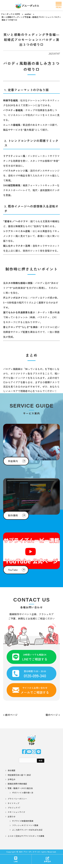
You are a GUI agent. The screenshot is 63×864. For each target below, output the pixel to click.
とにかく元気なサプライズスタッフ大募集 (26, 836)
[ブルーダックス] (27, 5)
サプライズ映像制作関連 (22, 821)
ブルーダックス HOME (10, 14)
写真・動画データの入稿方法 (20, 788)
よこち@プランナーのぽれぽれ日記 (27, 830)
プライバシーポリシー (17, 798)
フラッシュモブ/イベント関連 (25, 825)
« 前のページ (10, 715)
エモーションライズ (16, 812)
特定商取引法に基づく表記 (19, 775)
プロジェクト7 (14, 807)
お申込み (11, 779)
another (28, 14)
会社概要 (11, 770)
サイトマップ (13, 803)
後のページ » (53, 715)
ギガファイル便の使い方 (22, 792)
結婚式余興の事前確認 (17, 783)
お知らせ (11, 816)
